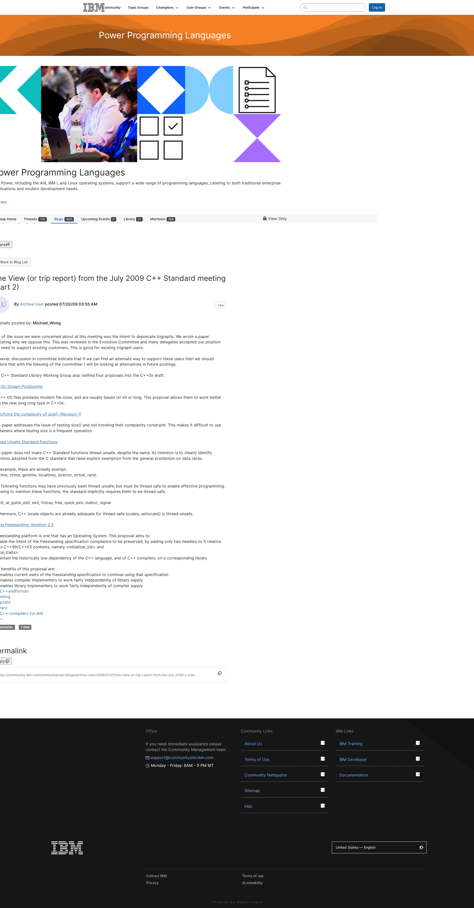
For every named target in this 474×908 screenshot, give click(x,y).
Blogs (63, 219)
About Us (253, 743)
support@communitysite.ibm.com (182, 757)
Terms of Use (256, 759)
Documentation (353, 775)
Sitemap (252, 790)
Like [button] (221, 305)
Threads (34, 219)
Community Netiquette (265, 775)
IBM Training (350, 743)
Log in (377, 7)
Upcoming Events (98, 219)
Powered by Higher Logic (237, 902)
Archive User (32, 304)
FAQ (248, 806)
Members (162, 219)
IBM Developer (353, 759)
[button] (167, 7)
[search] (305, 7)
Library (132, 219)
